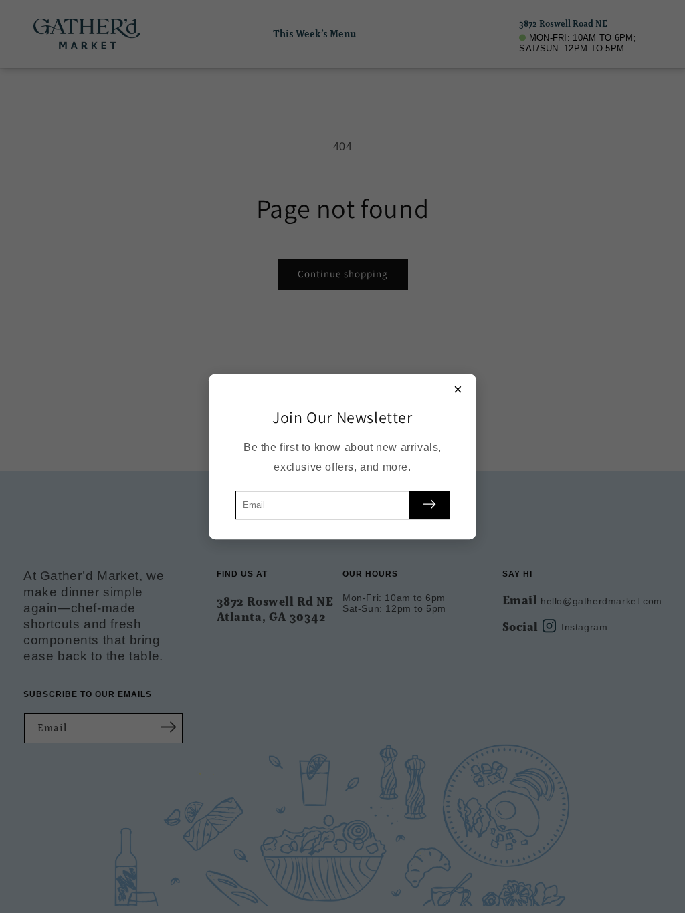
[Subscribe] (429, 505)
